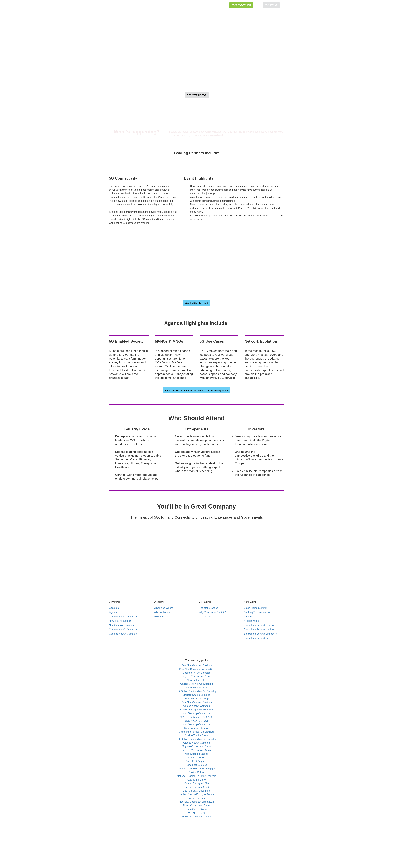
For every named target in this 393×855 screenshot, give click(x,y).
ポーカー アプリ (196, 813)
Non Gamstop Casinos (121, 625)
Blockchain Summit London (259, 629)
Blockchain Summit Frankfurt (259, 625)
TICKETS (270, 5)
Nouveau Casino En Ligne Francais (196, 776)
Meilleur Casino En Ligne (196, 695)
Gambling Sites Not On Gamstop (196, 731)
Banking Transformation (257, 612)
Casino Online (196, 772)
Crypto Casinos (196, 757)
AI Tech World (251, 621)
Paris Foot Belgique (196, 761)
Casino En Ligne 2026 (196, 783)
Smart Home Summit (255, 608)
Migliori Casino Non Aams (196, 676)
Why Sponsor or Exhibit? (212, 612)
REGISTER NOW (195, 95)
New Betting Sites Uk (120, 621)
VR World (249, 616)
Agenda (113, 612)
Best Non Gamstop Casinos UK (196, 669)
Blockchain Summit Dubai (258, 638)
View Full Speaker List (196, 303)
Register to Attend (208, 608)
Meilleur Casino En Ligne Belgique (196, 768)
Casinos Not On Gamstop (123, 616)
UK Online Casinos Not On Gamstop (196, 691)
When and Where (163, 608)
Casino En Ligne (196, 779)
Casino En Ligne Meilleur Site (196, 709)
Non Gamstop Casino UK (196, 713)
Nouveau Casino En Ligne (196, 816)
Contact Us (205, 616)
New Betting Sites (196, 680)
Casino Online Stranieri (196, 809)
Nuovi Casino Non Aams (196, 805)
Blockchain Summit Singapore (260, 633)
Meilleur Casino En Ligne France (196, 794)
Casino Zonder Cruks (196, 735)
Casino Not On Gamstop (196, 706)
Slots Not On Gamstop (196, 698)
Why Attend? (161, 616)
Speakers (114, 608)
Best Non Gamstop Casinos (196, 665)
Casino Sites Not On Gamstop (196, 684)
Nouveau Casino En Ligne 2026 (196, 801)
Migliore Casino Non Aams (196, 746)
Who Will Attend (162, 612)
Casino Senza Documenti (196, 790)
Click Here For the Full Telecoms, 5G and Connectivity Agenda (195, 390)
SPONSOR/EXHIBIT (241, 5)
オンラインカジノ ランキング (196, 717)
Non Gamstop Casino (196, 687)
